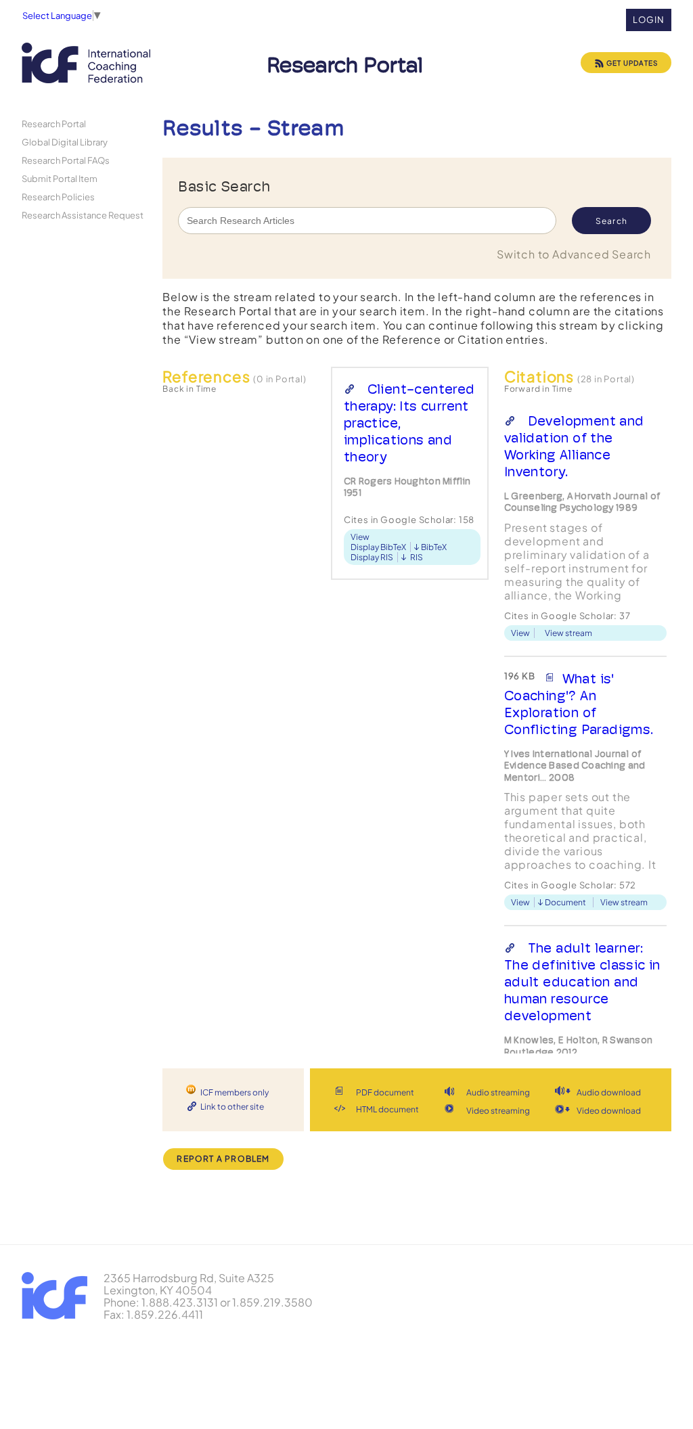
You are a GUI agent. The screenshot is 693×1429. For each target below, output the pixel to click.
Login (649, 19)
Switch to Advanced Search (574, 254)
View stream (568, 633)
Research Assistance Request (82, 215)
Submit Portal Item (59, 178)
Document (565, 902)
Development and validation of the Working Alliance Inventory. (574, 446)
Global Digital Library (65, 142)
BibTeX (434, 547)
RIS (416, 557)
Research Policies (58, 196)
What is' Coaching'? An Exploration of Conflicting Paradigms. (579, 704)
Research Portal (54, 123)
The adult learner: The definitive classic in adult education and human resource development (582, 982)
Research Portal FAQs (66, 160)
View (360, 537)
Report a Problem (223, 1159)
